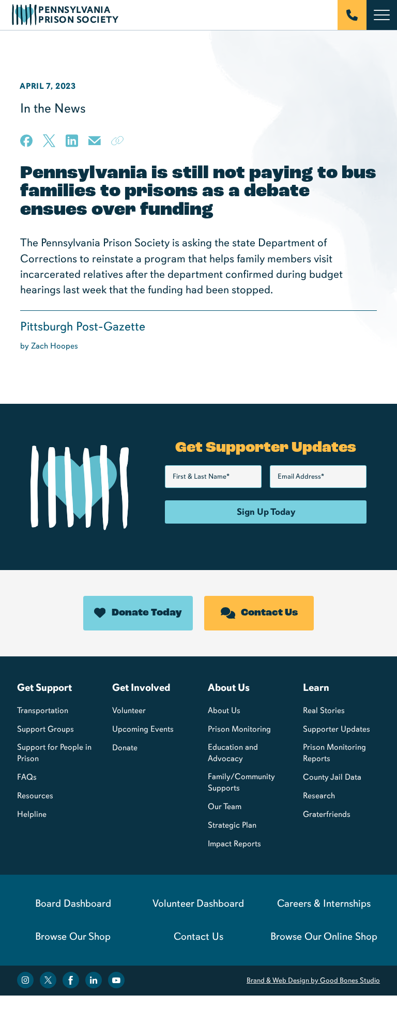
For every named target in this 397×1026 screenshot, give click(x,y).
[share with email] (94, 144)
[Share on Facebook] (26, 140)
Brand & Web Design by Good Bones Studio (313, 980)
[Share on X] (49, 140)
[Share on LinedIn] (72, 140)
